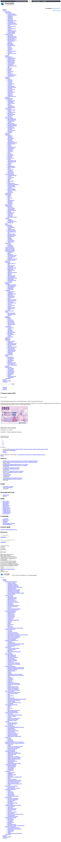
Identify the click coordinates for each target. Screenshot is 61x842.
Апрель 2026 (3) (6, 505)
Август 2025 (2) (6, 513)
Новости (5, 388)
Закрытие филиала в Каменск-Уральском (12, 479)
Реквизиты (5, 521)
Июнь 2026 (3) (6, 503)
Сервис (44, 1)
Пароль (2, 568)
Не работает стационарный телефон (11, 468)
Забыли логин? (3, 569)
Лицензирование (36, 1)
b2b (29, 1)
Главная (4, 387)
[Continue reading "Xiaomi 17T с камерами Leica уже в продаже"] (13, 471)
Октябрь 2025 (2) (6, 511)
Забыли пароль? (11, 569)
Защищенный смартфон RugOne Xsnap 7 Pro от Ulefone (15, 465)
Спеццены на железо (7, 487)
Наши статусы (6, 520)
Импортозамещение (7, 524)
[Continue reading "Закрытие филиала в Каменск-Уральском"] (12, 477)
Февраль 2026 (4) (7, 508)
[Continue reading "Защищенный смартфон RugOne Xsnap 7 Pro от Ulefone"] (15, 464)
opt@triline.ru (3, 542)
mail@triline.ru (3, 537)
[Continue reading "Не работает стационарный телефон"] (11, 467)
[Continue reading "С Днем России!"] (7, 474)
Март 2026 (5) (6, 506)
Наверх (2, 455)
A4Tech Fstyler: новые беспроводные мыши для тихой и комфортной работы (20, 462)
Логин (1, 566)
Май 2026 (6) (5, 504)
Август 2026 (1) (6, 501)
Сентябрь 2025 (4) (7, 512)
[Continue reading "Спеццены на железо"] (8, 486)
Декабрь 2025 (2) (7, 510)
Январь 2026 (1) (6, 509)
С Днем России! (6, 475)
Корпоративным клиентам (21, 1)
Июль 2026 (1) (6, 502)
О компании (5, 518)
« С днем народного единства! (24, 454)
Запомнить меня (4, 571)
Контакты (5, 522)
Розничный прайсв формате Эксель (8, 529)
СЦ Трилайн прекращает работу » (38, 454)
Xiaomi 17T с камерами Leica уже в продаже (13, 472)
